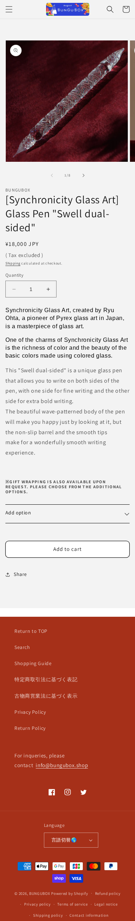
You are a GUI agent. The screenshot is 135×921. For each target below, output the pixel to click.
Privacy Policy (30, 712)
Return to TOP (31, 631)
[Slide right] (83, 175)
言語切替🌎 (64, 840)
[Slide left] (52, 175)
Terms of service (72, 904)
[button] (9, 9)
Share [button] (20, 574)
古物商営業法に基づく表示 (45, 696)
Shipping (13, 263)
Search (22, 647)
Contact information (88, 915)
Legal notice (105, 904)
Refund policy (108, 893)
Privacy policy (37, 904)
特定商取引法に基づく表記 (45, 679)
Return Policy (30, 728)
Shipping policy (48, 915)
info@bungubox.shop (62, 765)
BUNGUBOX (39, 893)
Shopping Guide (32, 663)
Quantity (14, 275)
